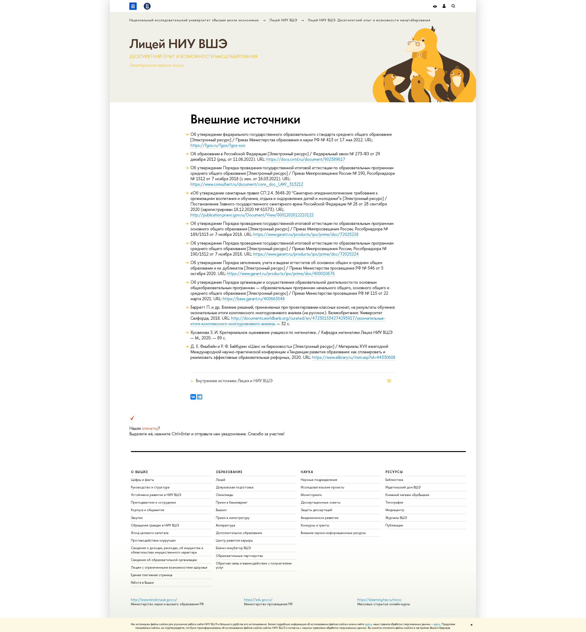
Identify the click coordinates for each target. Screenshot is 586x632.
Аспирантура (225, 525)
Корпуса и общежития (147, 510)
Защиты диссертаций (316, 510)
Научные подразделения (319, 479)
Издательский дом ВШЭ (403, 487)
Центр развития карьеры (234, 540)
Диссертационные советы (320, 502)
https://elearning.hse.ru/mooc (379, 599)
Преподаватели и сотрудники (153, 502)
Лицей (220, 479)
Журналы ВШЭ (396, 517)
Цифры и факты (142, 479)
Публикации (394, 525)
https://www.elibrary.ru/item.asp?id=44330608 (353, 357)
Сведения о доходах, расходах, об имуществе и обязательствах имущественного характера (167, 550)
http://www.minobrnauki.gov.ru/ (154, 599)
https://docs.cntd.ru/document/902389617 (305, 159)
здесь (368, 624)
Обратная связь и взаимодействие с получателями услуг (254, 565)
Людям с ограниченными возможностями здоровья (169, 567)
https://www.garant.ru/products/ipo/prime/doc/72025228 (305, 234)
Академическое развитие (320, 517)
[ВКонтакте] (193, 397)
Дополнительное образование (239, 533)
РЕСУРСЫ (394, 472)
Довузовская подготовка (234, 487)
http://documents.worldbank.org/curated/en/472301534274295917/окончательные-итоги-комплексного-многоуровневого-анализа (287, 321)
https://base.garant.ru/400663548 (254, 299)
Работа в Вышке (142, 582)
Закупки (137, 517)
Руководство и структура (150, 487)
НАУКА (307, 472)
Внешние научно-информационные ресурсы (333, 533)
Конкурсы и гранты (315, 525)
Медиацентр (394, 510)
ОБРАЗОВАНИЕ (229, 472)
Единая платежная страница (151, 575)
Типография (394, 502)
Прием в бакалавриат (232, 502)
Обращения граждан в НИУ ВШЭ (155, 525)
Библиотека (394, 479)
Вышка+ (221, 510)
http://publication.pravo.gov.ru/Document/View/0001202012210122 (252, 215)
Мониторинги (311, 495)
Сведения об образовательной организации (164, 560)
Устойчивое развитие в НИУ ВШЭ (156, 495)
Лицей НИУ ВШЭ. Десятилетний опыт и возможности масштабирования (369, 20)
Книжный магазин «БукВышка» (407, 495)
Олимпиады (224, 495)
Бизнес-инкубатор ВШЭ (233, 548)
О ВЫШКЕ (139, 472)
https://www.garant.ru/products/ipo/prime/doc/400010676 (281, 273)
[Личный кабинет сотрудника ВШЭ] (444, 6)
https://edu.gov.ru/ (258, 599)
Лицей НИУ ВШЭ (283, 20)
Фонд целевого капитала (149, 533)
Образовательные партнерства (239, 555)
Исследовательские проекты (322, 487)
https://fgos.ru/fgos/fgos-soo (217, 145)
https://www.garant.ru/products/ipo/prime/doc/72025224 (306, 254)
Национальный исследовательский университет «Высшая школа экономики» (194, 20)
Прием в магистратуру (233, 517)
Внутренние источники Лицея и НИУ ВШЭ (234, 381)
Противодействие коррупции (153, 540)
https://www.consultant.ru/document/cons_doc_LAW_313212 (246, 184)
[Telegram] (199, 397)
